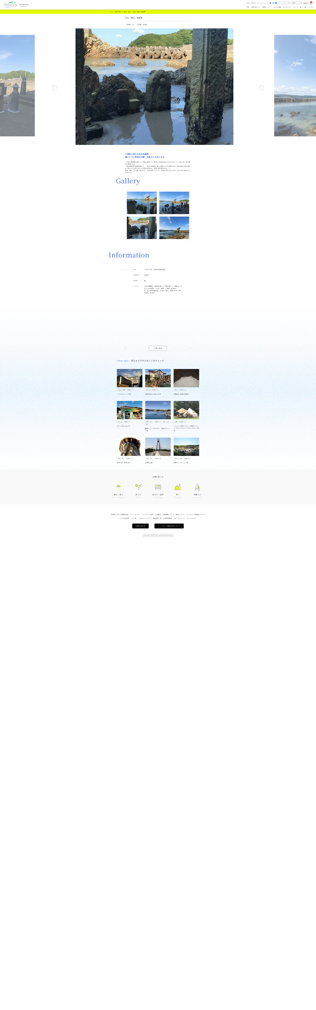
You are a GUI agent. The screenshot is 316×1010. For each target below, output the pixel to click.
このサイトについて (144, 518)
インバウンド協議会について (195, 514)
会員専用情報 (167, 518)
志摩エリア (131, 24)
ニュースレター (135, 514)
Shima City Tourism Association (161, 535)
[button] (54, 87)
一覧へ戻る (158, 348)
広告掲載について (168, 514)
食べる (148, 389)
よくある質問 (124, 518)
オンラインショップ (263, 3)
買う (176, 389)
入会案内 (158, 514)
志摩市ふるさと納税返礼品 (119, 514)
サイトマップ (191, 518)
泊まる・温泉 (121, 389)
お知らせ (253, 3)
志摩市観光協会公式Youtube (276, 3)
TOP (248, 3)
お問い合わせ (140, 526)
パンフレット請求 (147, 514)
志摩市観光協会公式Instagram (273, 3)
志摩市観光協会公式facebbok (270, 3)
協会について (180, 514)
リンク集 (134, 518)
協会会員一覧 (157, 518)
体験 (176, 421)
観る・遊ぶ (149, 421)
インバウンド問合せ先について (169, 526)
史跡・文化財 (142, 24)
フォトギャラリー (179, 518)
